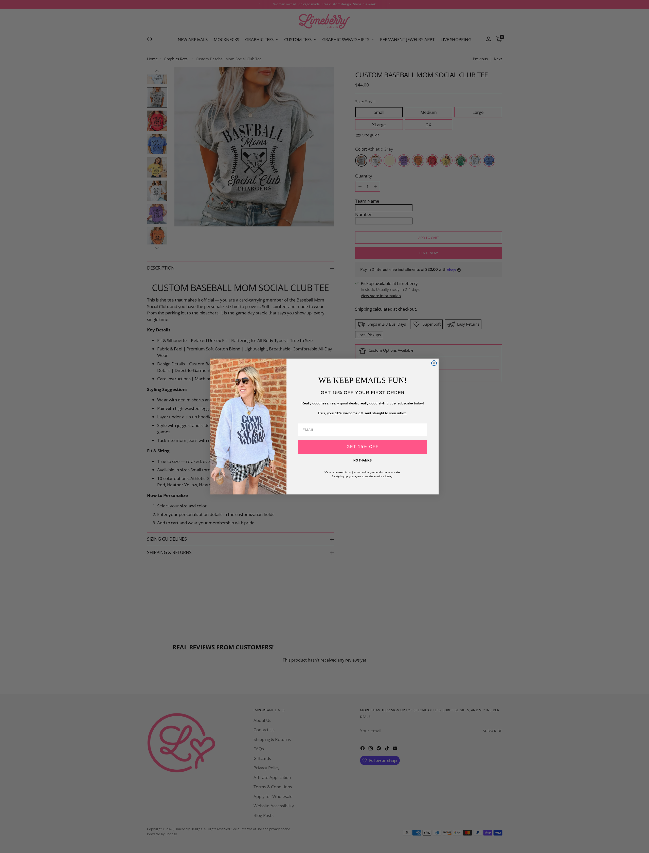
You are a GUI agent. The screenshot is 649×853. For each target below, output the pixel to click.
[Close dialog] (434, 363)
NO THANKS (362, 460)
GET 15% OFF (363, 447)
